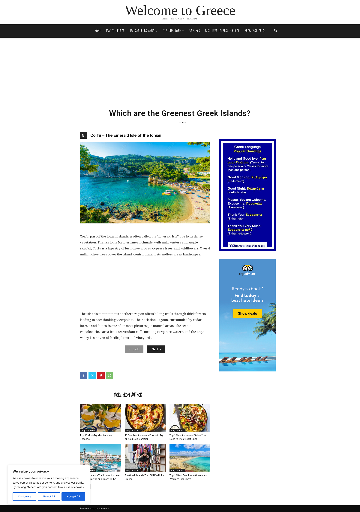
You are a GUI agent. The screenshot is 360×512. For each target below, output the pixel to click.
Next (155, 349)
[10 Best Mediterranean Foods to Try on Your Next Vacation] (145, 418)
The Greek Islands (142, 31)
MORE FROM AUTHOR (128, 395)
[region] (49, 485)
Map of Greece (115, 31)
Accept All (73, 496)
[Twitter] (92, 375)
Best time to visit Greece (222, 31)
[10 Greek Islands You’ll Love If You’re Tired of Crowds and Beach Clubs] (100, 458)
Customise (24, 496)
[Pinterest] (101, 375)
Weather (194, 31)
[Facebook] (83, 375)
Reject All (49, 496)
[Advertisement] (180, 78)
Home (98, 31)
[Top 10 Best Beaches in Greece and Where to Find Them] (190, 458)
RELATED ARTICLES (96, 395)
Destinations (172, 31)
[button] (275, 31)
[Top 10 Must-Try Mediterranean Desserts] (100, 418)
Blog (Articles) (255, 31)
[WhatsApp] (109, 375)
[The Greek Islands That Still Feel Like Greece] (145, 458)
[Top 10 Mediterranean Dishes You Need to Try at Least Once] (190, 418)
